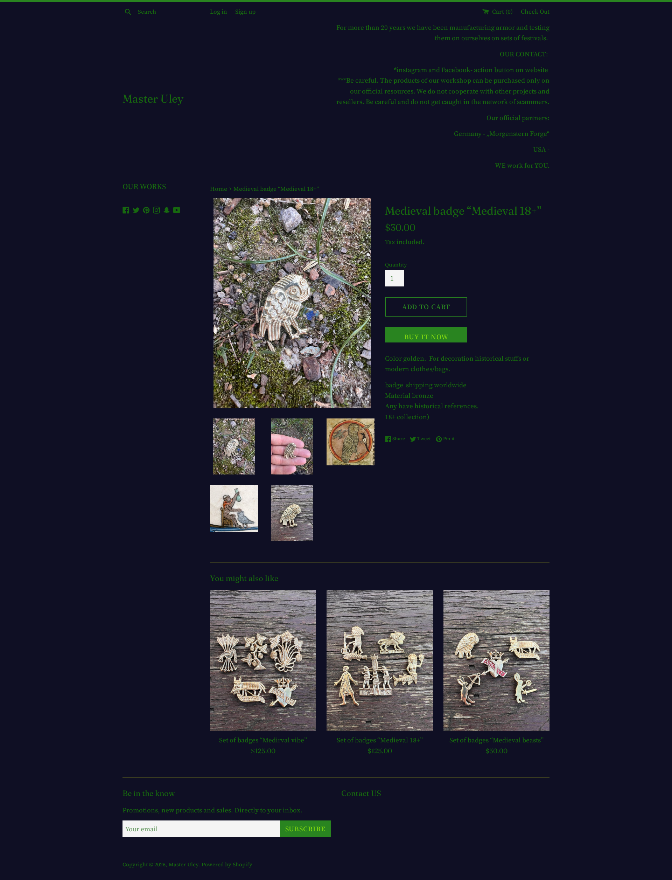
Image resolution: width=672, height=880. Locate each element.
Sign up (245, 11)
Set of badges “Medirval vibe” (263, 739)
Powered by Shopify (227, 864)
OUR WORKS (144, 186)
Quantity (396, 264)
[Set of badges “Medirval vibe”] (263, 660)
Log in (218, 11)
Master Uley (152, 98)
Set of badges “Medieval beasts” (496, 739)
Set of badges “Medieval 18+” (380, 739)
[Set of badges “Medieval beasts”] (496, 660)
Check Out (535, 11)
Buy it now (426, 337)
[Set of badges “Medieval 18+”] (380, 660)
